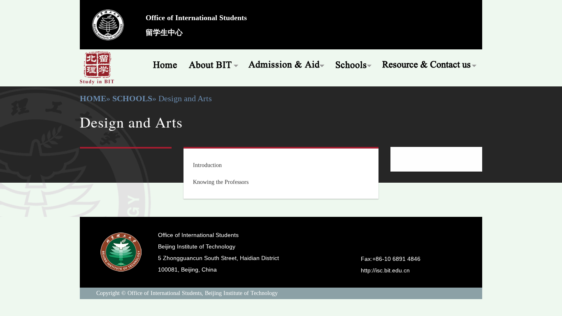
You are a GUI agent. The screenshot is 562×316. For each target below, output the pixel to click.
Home (162, 64)
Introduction (207, 165)
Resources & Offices (429, 64)
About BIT (213, 64)
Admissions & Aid (287, 64)
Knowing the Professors (220, 182)
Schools (353, 64)
